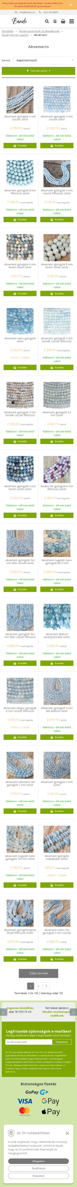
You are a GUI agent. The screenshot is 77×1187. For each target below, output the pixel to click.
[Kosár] (63, 21)
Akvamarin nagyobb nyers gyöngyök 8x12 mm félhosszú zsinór (57, 563)
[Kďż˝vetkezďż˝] (73, 1012)
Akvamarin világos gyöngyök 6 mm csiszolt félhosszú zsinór (20, 711)
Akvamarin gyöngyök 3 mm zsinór (57, 783)
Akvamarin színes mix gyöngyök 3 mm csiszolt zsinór (57, 933)
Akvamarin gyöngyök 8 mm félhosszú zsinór (20, 192)
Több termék (38, 973)
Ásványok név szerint (15, 35)
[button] (47, 21)
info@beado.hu (27, 12)
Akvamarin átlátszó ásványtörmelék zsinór (57, 636)
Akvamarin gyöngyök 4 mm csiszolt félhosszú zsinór (57, 192)
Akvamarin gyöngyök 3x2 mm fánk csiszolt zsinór (20, 562)
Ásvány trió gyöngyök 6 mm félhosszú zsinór (57, 488)
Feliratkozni (62, 1042)
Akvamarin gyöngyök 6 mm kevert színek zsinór (20, 266)
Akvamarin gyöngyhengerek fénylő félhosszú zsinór (20, 931)
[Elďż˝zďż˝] (3, 1012)
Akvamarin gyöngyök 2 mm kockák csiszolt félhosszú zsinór (57, 341)
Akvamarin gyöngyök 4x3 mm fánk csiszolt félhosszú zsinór (20, 637)
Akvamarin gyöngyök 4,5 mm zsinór (57, 414)
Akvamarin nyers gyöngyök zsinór (20, 340)
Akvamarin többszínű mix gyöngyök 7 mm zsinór (20, 783)
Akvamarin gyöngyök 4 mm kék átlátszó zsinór (57, 709)
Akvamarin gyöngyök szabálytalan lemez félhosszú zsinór (57, 859)
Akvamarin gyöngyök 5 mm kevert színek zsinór (20, 488)
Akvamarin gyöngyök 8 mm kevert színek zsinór (57, 266)
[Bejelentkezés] (55, 21)
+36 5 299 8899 (50, 12)
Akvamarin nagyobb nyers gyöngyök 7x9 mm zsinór (20, 857)
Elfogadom (38, 1161)
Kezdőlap (7, 31)
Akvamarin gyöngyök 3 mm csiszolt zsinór (20, 118)
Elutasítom (39, 1175)
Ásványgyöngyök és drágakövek (39, 31)
